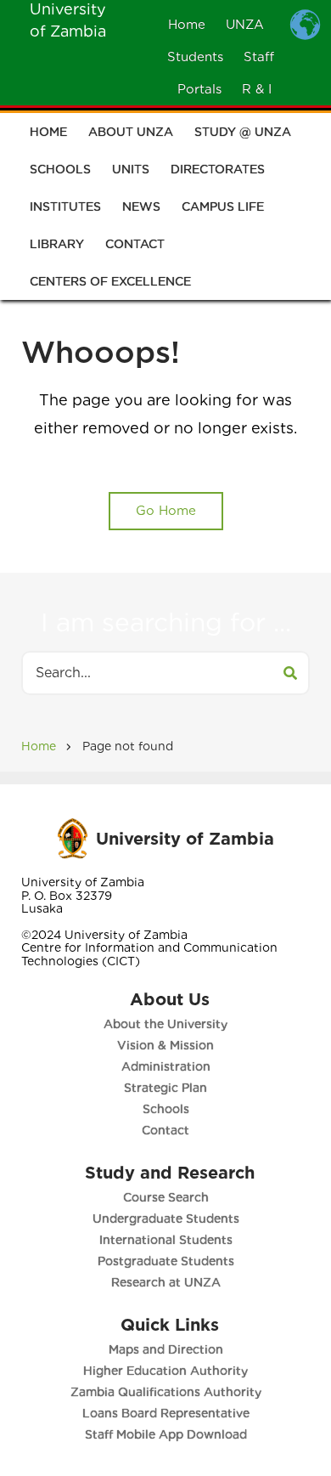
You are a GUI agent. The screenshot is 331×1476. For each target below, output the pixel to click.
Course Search (166, 1197)
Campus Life (223, 206)
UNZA (245, 24)
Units (130, 169)
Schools (60, 169)
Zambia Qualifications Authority (165, 1392)
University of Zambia (185, 838)
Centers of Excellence (110, 281)
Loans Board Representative (166, 1413)
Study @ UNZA (242, 132)
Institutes (65, 206)
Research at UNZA (166, 1282)
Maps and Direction (166, 1349)
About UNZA (130, 132)
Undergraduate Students (166, 1218)
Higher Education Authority (165, 1370)
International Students (166, 1240)
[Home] (72, 837)
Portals (199, 89)
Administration (165, 1066)
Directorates (218, 169)
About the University (165, 1024)
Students (195, 57)
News (141, 206)
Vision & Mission (165, 1045)
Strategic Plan (165, 1087)
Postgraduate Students (166, 1261)
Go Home (166, 510)
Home (186, 24)
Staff (259, 57)
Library (57, 244)
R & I (257, 89)
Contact (135, 244)
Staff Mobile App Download (166, 1434)
